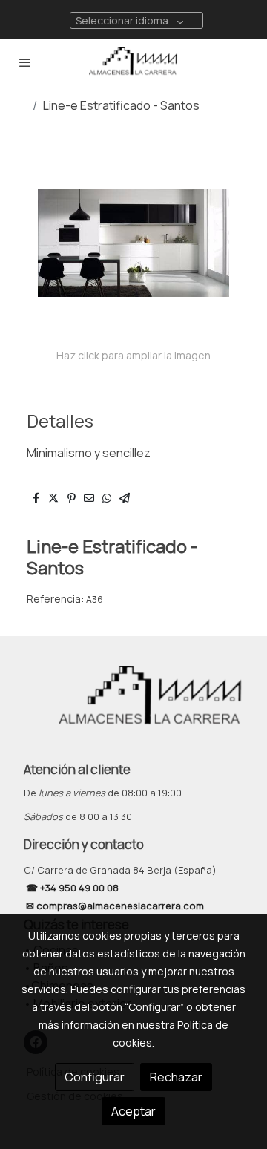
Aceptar (133, 1111)
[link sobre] (133, 706)
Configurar (95, 1077)
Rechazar (176, 1077)
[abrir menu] (25, 62)
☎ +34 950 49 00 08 (71, 887)
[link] (133, 62)
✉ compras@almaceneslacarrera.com (116, 905)
